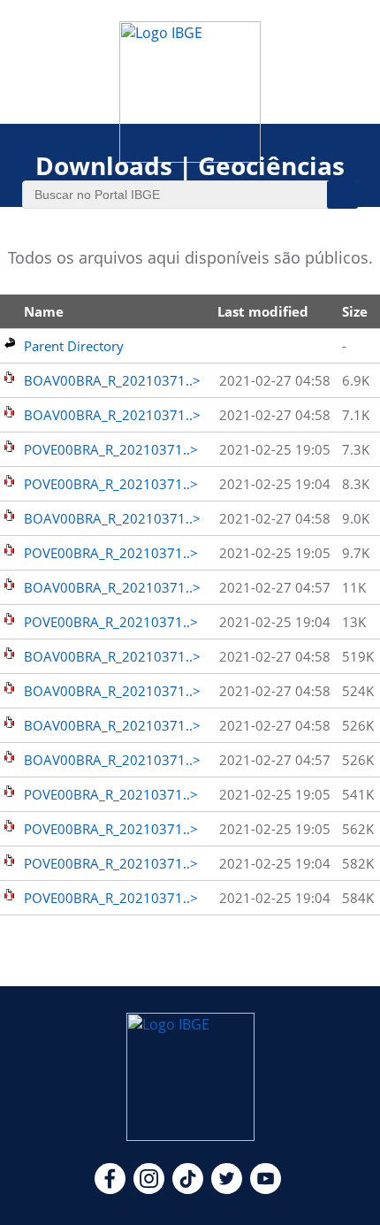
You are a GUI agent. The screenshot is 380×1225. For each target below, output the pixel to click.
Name (44, 311)
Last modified (262, 311)
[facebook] (110, 1188)
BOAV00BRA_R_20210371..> (112, 380)
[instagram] (148, 1188)
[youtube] (265, 1188)
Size (355, 311)
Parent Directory (74, 346)
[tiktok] (187, 1188)
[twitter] (226, 1188)
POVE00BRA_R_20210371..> (111, 449)
